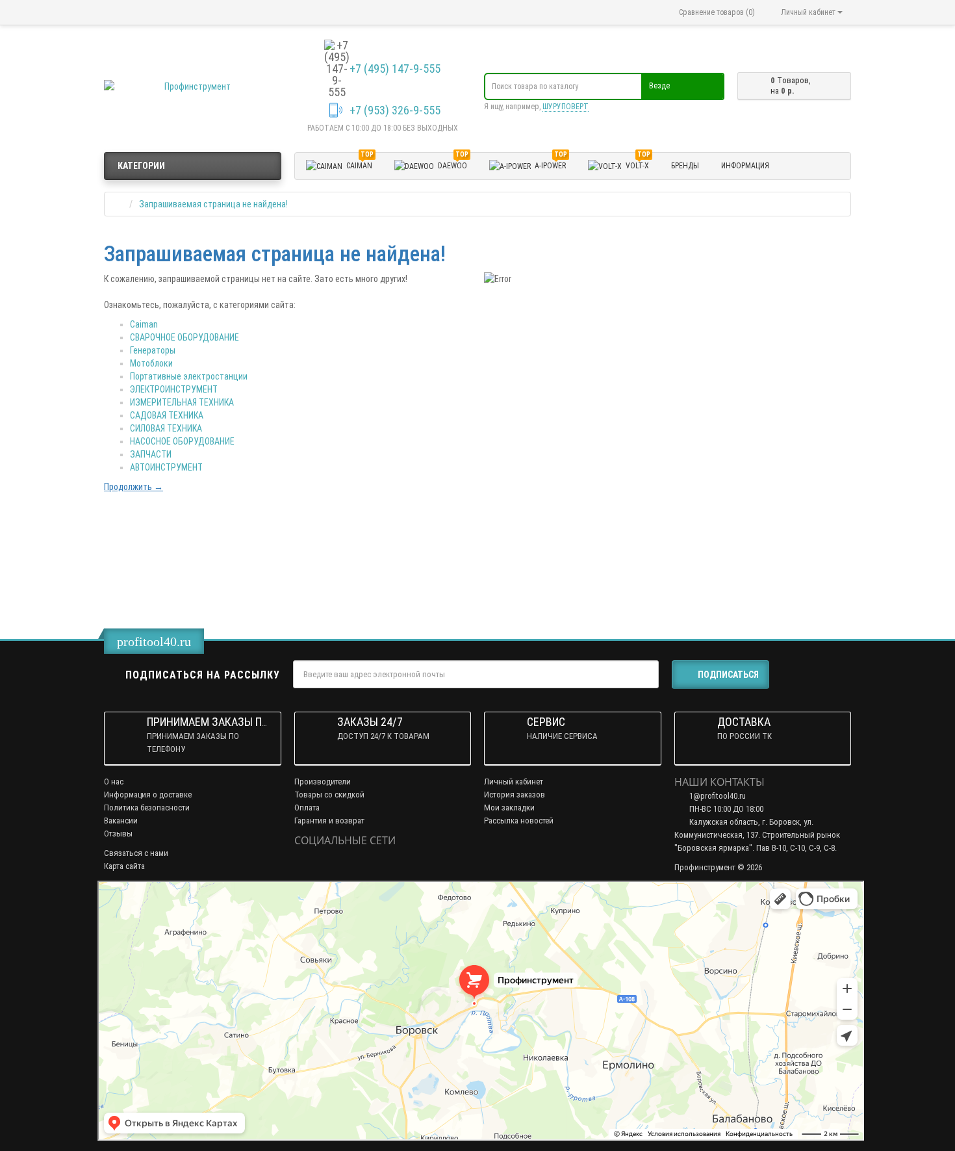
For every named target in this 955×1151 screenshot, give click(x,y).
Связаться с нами (136, 853)
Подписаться (728, 674)
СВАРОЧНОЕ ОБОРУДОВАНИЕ (184, 337)
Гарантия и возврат (329, 820)
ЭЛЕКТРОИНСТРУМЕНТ (174, 389)
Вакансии (121, 820)
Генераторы (152, 350)
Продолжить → (133, 487)
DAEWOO (453, 163)
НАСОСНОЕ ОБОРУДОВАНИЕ (182, 441)
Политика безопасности (147, 807)
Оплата (307, 807)
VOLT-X (638, 163)
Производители (322, 781)
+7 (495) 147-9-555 (395, 69)
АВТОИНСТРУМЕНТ (166, 467)
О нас (113, 781)
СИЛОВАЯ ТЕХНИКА (166, 428)
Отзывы (118, 833)
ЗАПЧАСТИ (151, 454)
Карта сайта (124, 866)
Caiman (144, 324)
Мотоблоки (151, 363)
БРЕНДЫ (685, 165)
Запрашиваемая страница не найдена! (213, 204)
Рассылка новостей (519, 820)
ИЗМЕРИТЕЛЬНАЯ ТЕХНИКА (182, 402)
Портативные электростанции (189, 376)
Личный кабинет (513, 781)
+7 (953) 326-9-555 (395, 110)
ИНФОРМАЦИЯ (745, 165)
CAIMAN (360, 163)
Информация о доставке (148, 794)
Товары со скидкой (329, 794)
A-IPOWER (551, 163)
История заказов (514, 794)
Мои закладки (509, 807)
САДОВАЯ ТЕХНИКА (166, 415)
